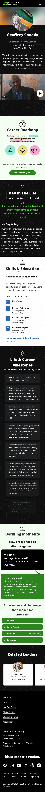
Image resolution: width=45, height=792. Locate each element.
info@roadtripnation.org (13, 731)
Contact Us (6, 775)
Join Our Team (9, 707)
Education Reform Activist (22, 41)
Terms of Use (23, 775)
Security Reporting (34, 775)
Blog (5, 702)
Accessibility (8, 722)
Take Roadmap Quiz (20, 172)
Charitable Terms (10, 717)
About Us (7, 697)
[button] (40, 93)
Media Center (9, 712)
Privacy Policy (15, 775)
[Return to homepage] (11, 3)
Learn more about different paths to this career (22, 340)
